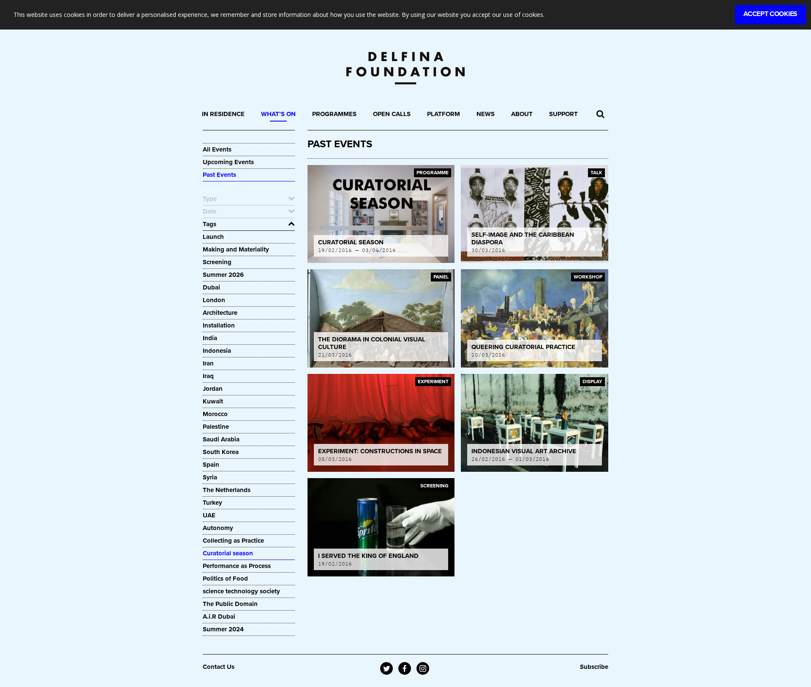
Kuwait (213, 401)
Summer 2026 (223, 275)
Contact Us (218, 667)
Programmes (334, 114)
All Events (217, 149)
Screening (217, 262)
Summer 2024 (223, 629)
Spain (211, 464)
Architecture (220, 312)
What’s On (278, 114)
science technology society (241, 591)
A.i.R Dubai (219, 616)
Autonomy (218, 528)
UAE (209, 515)
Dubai (211, 287)
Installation (219, 325)
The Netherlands (226, 490)
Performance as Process (237, 566)
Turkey (212, 502)
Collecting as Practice (233, 540)
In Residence (223, 114)
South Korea (221, 452)
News (485, 114)
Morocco (215, 414)
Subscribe (594, 667)
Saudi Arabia (221, 439)
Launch (213, 237)
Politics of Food (225, 578)
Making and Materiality (236, 249)
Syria (210, 477)
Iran (208, 363)
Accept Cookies (770, 14)
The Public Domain (230, 604)
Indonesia (217, 350)
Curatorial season (228, 553)
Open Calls (392, 114)
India (210, 338)
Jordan (213, 388)
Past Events (219, 175)
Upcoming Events (228, 162)
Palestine (216, 426)
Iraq (208, 376)
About (522, 114)
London (214, 300)
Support (563, 114)
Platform (443, 114)
